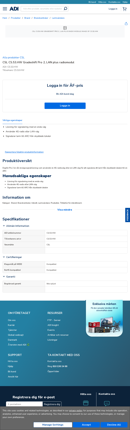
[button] (127, 215)
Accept (86, 425)
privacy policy (75, 410)
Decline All (114, 425)
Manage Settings (52, 425)
